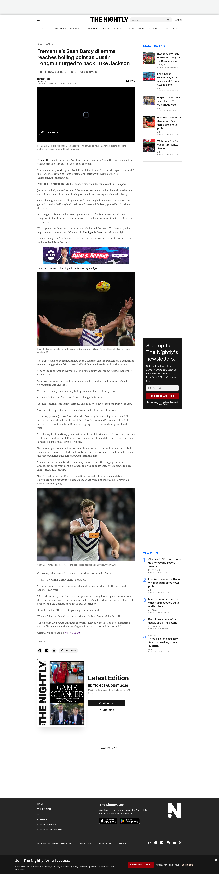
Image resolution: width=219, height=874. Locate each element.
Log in (178, 20)
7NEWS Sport (72, 633)
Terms (172, 402)
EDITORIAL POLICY (46, 824)
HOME (40, 804)
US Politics (91, 28)
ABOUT (41, 814)
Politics (46, 28)
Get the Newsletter (162, 396)
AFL (48, 44)
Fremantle (43, 160)
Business (75, 28)
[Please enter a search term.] (168, 20)
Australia (60, 28)
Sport (141, 28)
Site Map (122, 843)
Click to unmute (51, 132)
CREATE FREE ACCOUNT (141, 865)
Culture (119, 28)
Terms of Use (104, 843)
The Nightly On (169, 28)
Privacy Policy (162, 404)
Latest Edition (107, 703)
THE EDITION (44, 809)
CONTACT (42, 819)
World (153, 28)
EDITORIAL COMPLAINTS (50, 829)
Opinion (106, 28)
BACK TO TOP (108, 748)
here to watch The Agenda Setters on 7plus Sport (71, 268)
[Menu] (38, 20)
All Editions (107, 710)
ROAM (131, 28)
